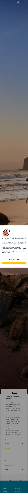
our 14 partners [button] (15, 237)
